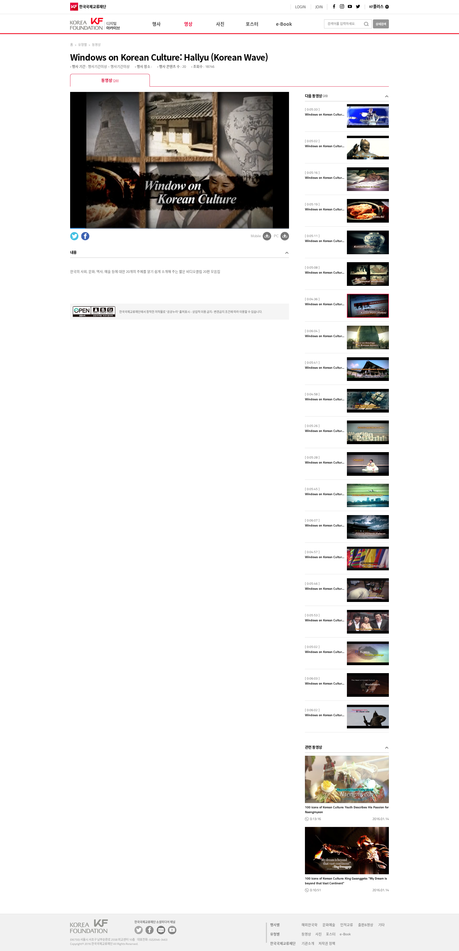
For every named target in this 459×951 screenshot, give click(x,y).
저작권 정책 (326, 943)
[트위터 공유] (138, 930)
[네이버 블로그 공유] (161, 930)
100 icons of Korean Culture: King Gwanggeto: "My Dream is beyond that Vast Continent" (346, 881)
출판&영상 (365, 924)
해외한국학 (309, 924)
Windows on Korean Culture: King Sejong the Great (325, 146)
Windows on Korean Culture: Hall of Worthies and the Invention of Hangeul (325, 399)
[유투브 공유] (172, 930)
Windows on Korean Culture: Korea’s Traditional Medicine (325, 272)
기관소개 (307, 943)
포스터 (330, 934)
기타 (381, 924)
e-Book (345, 934)
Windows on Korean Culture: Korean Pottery (325, 241)
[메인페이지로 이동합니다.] (95, 23)
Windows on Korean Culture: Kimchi (325, 209)
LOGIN (300, 7)
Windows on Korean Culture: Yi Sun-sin (325, 715)
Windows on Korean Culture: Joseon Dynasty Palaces (325, 525)
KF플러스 (376, 7)
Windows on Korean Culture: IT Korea (325, 652)
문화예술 (328, 924)
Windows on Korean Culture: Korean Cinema (325, 620)
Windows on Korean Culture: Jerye (325, 589)
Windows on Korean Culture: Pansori (325, 462)
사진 (318, 934)
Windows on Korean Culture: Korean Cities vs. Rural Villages (325, 494)
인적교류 (346, 924)
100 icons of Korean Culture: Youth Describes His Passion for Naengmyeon (347, 809)
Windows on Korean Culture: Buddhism (325, 683)
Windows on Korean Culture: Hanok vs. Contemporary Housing (325, 368)
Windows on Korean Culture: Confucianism (325, 178)
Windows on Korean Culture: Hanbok (325, 114)
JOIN (319, 7)
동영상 (110, 80)
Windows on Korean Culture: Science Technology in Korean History (325, 336)
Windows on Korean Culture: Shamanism (325, 557)
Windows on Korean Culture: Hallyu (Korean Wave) (325, 304)
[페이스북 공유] (150, 930)
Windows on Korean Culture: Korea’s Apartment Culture (325, 431)
